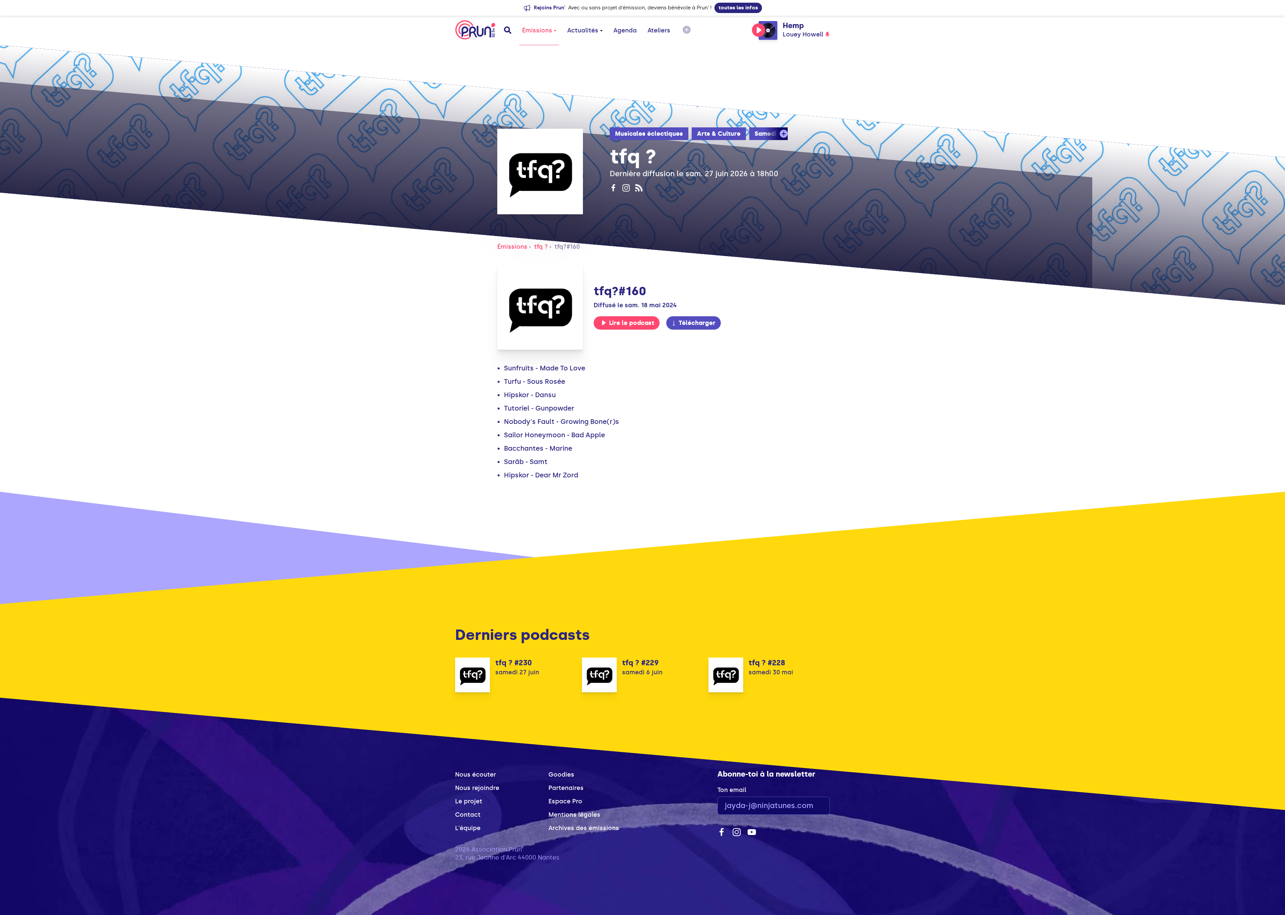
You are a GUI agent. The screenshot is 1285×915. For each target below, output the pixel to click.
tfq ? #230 (513, 662)
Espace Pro (565, 801)
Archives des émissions (583, 828)
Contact (468, 814)
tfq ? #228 (767, 662)
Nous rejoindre (477, 788)
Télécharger (697, 323)
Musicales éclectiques (649, 133)
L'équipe (468, 828)
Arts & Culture (719, 133)
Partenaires (566, 788)
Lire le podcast (631, 323)
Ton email (731, 790)
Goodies (561, 774)
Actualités (582, 30)
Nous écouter (475, 774)
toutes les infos (738, 8)
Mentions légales (574, 814)
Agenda (625, 30)
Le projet (468, 801)
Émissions (537, 30)
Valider (806, 806)
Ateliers (659, 30)
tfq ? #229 (640, 662)
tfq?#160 (567, 246)
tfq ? (541, 246)
